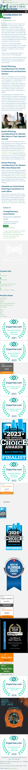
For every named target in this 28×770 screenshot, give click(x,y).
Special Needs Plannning (6, 305)
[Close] (1, 17)
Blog (4, 26)
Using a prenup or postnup (18, 176)
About (4, 22)
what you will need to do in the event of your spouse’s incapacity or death (13, 152)
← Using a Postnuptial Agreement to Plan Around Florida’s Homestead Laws (14, 232)
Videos (4, 24)
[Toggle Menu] (26, 11)
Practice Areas (6, 21)
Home (4, 19)
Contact (5, 27)
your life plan (14, 82)
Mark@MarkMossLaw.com (11, 3)
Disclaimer (8, 763)
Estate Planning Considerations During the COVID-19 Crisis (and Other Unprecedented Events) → (13, 236)
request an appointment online (13, 203)
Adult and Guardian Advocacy (7, 303)
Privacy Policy (3, 316)
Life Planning (11, 228)
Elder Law (2, 300)
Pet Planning (3, 307)
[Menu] (1, 14)
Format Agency (13, 768)
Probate (2, 302)
